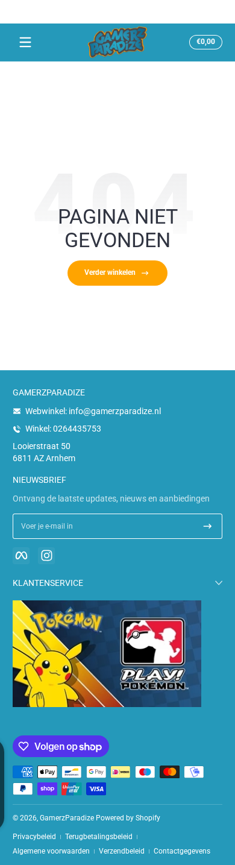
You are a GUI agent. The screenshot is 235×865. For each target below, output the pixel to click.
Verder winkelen (110, 272)
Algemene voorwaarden (51, 851)
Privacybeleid (34, 836)
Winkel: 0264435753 (63, 428)
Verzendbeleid (122, 851)
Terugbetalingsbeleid (99, 836)
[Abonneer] (207, 526)
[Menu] (25, 42)
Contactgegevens (182, 851)
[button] (204, 42)
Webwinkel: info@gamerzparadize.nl (93, 411)
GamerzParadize (67, 818)
